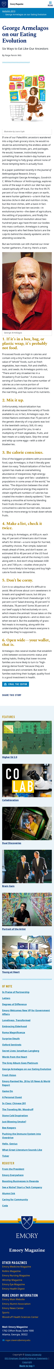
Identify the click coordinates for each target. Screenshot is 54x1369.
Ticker (5, 1156)
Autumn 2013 (8, 11)
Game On (7, 1091)
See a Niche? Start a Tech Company (22, 1187)
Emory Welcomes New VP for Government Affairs (26, 1012)
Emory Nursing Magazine (16, 1275)
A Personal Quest (12, 1097)
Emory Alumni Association (16, 1304)
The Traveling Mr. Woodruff (17, 1109)
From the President (13, 1169)
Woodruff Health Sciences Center (20, 1317)
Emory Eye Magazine (13, 1284)
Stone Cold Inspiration (15, 1115)
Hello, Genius (9, 1144)
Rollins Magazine (11, 1271)
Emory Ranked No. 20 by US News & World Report (26, 1083)
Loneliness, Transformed (16, 1020)
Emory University (33, 1354)
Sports (5, 1312)
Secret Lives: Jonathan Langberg (20, 1051)
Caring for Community (15, 1199)
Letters (6, 998)
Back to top (26, 1366)
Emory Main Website (13, 1299)
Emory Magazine (16, 4)
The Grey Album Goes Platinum (20, 1063)
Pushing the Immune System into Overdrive (21, 1136)
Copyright (27, 1362)
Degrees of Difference (14, 1004)
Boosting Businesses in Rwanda (20, 1181)
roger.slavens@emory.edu (17, 1340)
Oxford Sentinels (11, 1045)
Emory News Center (13, 1308)
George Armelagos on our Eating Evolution (26, 1069)
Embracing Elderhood (14, 1026)
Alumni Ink (8, 1193)
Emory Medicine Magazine (16, 1266)
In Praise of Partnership (15, 992)
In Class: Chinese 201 (14, 1103)
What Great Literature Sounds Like (22, 1150)
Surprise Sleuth (11, 1038)
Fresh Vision (9, 1075)
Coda (5, 1205)
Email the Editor (17, 684)
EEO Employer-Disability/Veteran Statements (26, 1358)
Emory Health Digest (13, 1289)
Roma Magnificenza (13, 1032)
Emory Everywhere (12, 1175)
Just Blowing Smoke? (14, 1122)
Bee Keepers (9, 1128)
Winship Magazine (12, 1280)
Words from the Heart (14, 1057)
